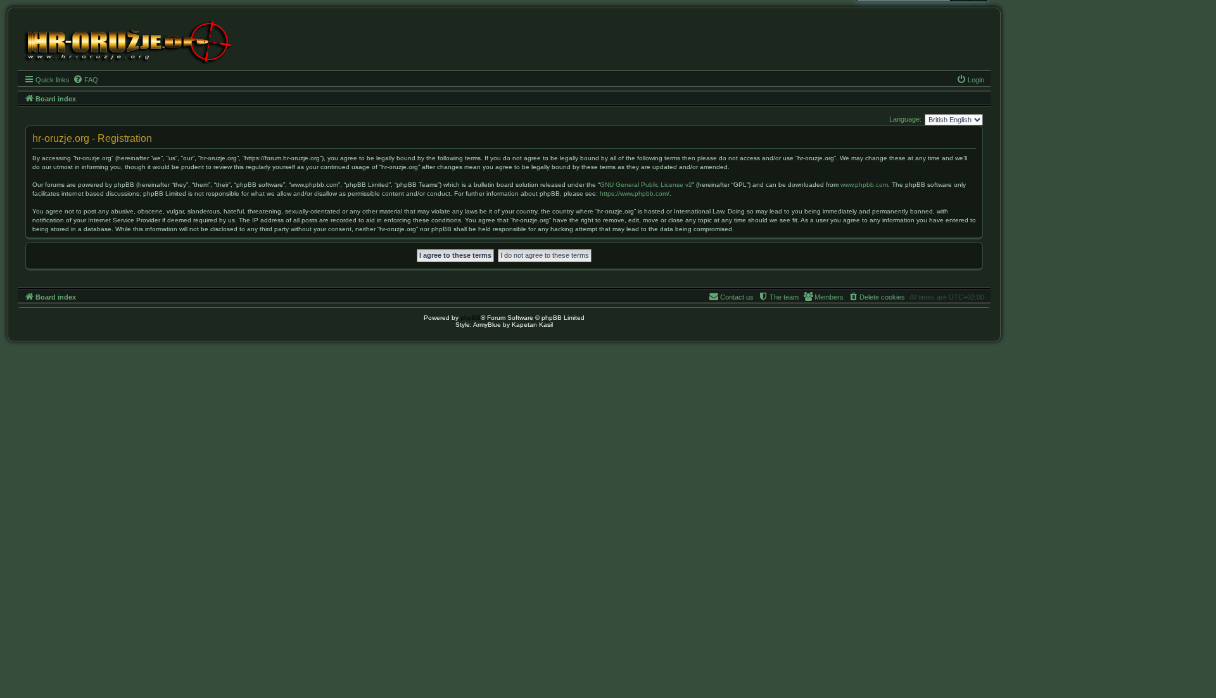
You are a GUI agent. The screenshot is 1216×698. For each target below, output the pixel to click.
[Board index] (127, 41)
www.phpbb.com (864, 184)
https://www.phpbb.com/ (634, 193)
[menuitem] (85, 79)
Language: (905, 119)
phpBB (470, 317)
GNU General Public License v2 (646, 184)
